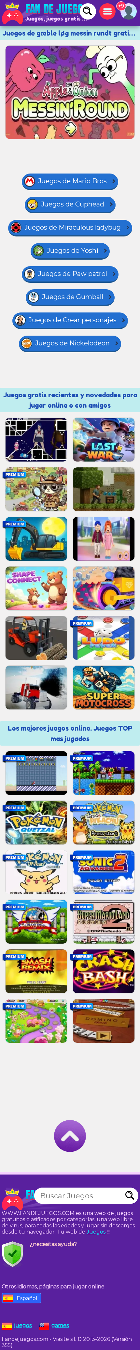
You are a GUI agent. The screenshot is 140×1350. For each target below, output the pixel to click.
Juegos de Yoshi (72, 250)
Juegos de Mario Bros (72, 181)
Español (27, 1298)
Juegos (96, 1232)
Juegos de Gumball (72, 297)
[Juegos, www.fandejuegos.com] (46, 13)
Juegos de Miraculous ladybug (72, 227)
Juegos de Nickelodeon (72, 343)
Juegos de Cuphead (72, 204)
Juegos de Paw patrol (72, 274)
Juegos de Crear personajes (73, 320)
